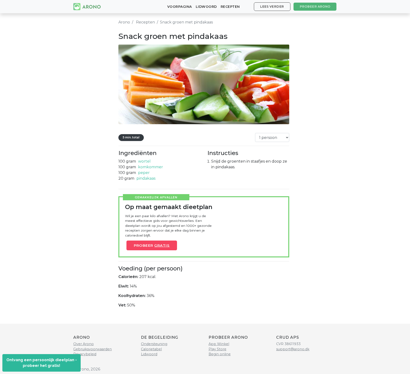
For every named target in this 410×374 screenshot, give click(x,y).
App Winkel (219, 344)
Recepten (230, 7)
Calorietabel (151, 349)
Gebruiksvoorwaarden (92, 349)
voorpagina (179, 7)
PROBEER (151, 245)
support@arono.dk (292, 349)
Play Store (217, 349)
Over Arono (83, 344)
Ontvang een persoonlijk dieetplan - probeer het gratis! (41, 363)
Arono (124, 22)
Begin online (220, 354)
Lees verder (272, 6)
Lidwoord (206, 7)
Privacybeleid (84, 354)
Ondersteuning (154, 344)
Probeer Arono (315, 6)
